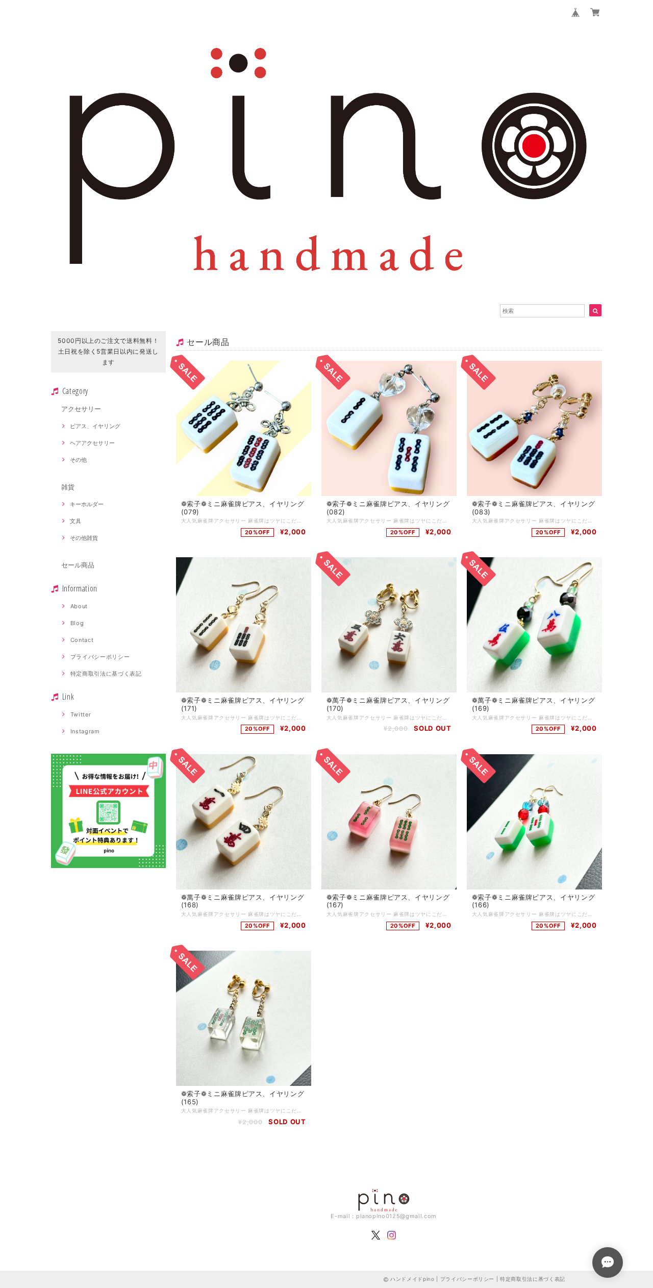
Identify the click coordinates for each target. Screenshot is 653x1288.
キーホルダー (87, 504)
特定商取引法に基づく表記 (106, 673)
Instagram (85, 731)
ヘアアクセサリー (92, 443)
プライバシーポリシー (100, 656)
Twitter (80, 714)
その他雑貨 (84, 537)
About (79, 606)
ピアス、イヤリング (95, 426)
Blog (77, 623)
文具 (75, 521)
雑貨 (67, 487)
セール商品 (77, 565)
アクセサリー (81, 409)
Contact (82, 639)
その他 (78, 459)
